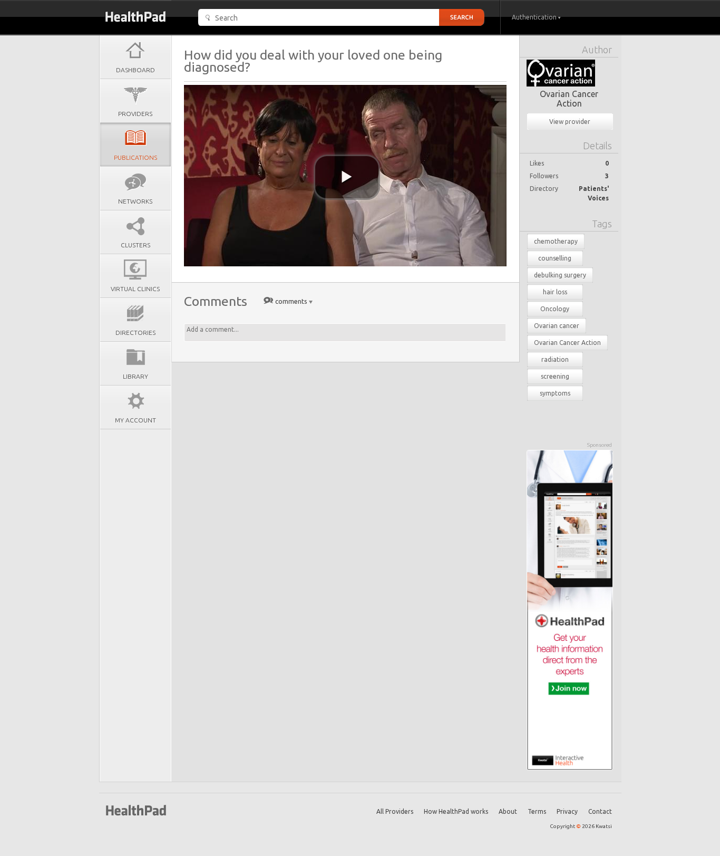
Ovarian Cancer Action (569, 98)
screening (555, 376)
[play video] (347, 177)
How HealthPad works (456, 811)
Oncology (554, 308)
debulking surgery (560, 275)
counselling (554, 258)
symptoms (555, 393)
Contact (600, 811)
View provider (569, 121)
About (508, 811)
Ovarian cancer (556, 325)
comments (291, 301)
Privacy (567, 811)
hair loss (555, 291)
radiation (555, 359)
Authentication (535, 17)
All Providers (394, 811)
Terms (537, 811)
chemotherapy (556, 241)
